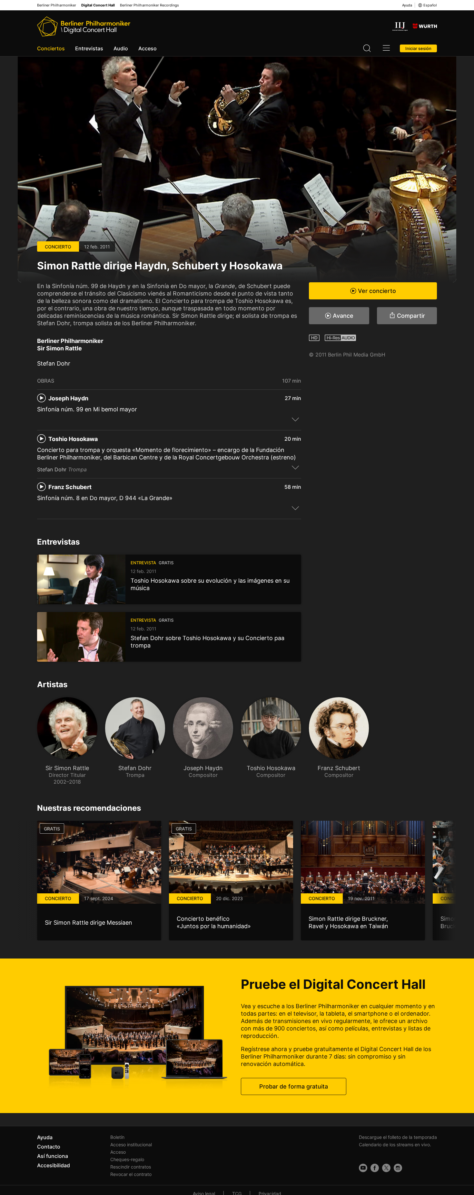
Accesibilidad (53, 1165)
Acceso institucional (131, 1144)
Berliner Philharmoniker (56, 5)
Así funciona (52, 1156)
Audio (121, 48)
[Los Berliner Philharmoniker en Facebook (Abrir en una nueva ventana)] (374, 1168)
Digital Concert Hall (98, 5)
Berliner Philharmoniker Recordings (149, 5)
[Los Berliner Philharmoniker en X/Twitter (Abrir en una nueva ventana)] (386, 1168)
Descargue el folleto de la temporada (398, 1137)
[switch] (295, 419)
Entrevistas (89, 48)
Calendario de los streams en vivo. (395, 1144)
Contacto (48, 1146)
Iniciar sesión (418, 48)
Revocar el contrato (131, 1174)
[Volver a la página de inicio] (83, 26)
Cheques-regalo (127, 1159)
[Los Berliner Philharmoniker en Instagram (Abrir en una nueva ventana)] (398, 1168)
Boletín (117, 1137)
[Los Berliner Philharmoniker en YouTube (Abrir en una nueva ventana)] (363, 1168)
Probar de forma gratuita (293, 1086)
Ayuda (407, 5)
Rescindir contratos (130, 1167)
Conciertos (51, 48)
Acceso (147, 48)
